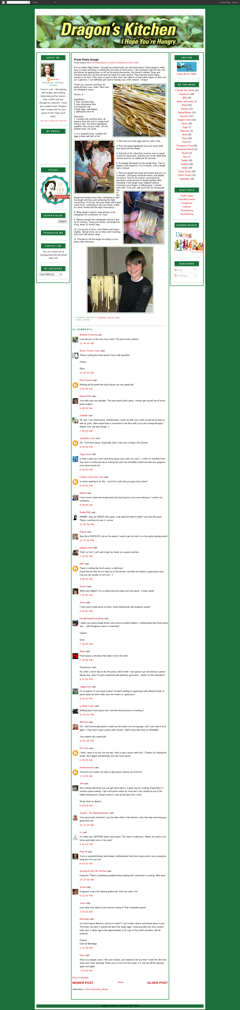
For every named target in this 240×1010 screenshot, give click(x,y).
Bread (184, 105)
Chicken (185, 109)
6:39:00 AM (86, 408)
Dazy (82, 955)
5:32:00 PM (86, 844)
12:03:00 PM (87, 524)
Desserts (184, 116)
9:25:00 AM (86, 805)
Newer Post (83, 982)
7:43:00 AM (86, 970)
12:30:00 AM (87, 343)
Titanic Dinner (184, 171)
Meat (184, 134)
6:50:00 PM (86, 611)
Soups (185, 168)
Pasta (87, 320)
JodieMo (84, 415)
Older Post (157, 982)
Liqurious (187, 206)
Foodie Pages (186, 195)
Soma (82, 602)
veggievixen (85, 686)
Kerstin (83, 586)
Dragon (55, 79)
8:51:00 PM (86, 679)
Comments (182, 275)
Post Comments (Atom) (97, 989)
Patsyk (83, 532)
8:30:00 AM (86, 863)
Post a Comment (80, 977)
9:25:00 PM (86, 698)
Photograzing (187, 210)
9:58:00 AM (86, 505)
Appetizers (185, 94)
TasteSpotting (186, 214)
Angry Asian (85, 454)
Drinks (185, 123)
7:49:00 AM (86, 431)
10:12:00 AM (87, 825)
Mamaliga (84, 919)
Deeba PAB (85, 512)
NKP (82, 563)
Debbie (83, 493)
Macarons (185, 131)
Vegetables (184, 179)
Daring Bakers (184, 112)
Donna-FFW (85, 396)
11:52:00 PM (87, 741)
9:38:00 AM (86, 469)
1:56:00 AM (86, 760)
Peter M (83, 852)
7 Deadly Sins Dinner (185, 90)
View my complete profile (53, 121)
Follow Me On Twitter (187, 74)
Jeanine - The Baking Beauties (94, 813)
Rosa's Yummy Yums (90, 351)
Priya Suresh (86, 380)
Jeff (81, 783)
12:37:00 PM (87, 540)
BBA (185, 98)
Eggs (185, 127)
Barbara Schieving (88, 335)
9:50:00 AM (86, 485)
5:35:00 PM (86, 595)
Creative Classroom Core (91, 477)
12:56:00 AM (87, 373)
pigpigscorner (86, 547)
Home (50, 18)
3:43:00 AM (86, 389)
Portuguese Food (185, 145)
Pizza (185, 142)
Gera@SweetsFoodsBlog (92, 618)
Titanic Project (185, 175)
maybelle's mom (87, 438)
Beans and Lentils (185, 101)
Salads (184, 160)
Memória (84, 722)
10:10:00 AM (87, 879)
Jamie (82, 903)
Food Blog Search (186, 199)
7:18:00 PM (86, 644)
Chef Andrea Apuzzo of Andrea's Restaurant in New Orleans (115, 63)
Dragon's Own (184, 120)
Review (185, 153)
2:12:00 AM (86, 776)
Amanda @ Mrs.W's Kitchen (93, 871)
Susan (83, 887)
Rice (185, 157)
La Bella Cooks (87, 706)
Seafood (185, 164)
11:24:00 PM (87, 714)
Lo (81, 832)
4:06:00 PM (86, 579)
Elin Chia (84, 748)
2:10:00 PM (86, 556)
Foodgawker (186, 203)
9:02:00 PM (86, 896)
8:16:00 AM (86, 447)
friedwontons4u (87, 767)
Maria (82, 651)
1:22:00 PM (86, 948)
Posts (180, 270)
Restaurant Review (185, 149)
